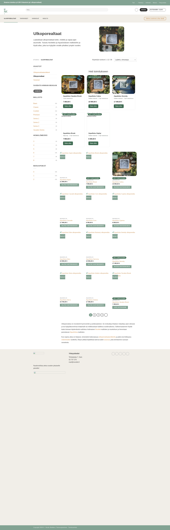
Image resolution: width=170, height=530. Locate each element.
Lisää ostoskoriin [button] (120, 307)
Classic (36, 107)
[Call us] (124, 353)
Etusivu (36, 60)
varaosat (107, 340)
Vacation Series (38, 130)
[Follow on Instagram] (116, 353)
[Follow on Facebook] (113, 353)
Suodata (38, 91)
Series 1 (36, 118)
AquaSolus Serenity (118, 261)
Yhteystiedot (162, 2)
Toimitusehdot (72, 527)
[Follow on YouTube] (127, 353)
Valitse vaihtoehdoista (69, 184)
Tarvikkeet (24, 18)
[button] (136, 9)
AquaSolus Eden (65, 259)
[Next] (106, 315)
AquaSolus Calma (117, 182)
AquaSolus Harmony (92, 259)
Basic (35, 103)
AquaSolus (74, 332)
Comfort (36, 111)
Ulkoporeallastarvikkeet (41, 72)
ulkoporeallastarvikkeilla (107, 337)
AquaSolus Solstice (92, 300)
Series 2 (36, 122)
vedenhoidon (66, 340)
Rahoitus (140, 2)
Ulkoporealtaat (10, 18)
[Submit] (106, 9)
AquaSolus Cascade (66, 220)
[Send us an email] (120, 353)
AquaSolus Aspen (65, 179)
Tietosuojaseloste (61, 527)
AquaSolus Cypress (118, 220)
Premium (36, 115)
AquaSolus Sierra (65, 300)
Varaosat (35, 18)
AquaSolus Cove (91, 220)
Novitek (98, 329)
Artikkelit (148, 2)
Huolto (45, 18)
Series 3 (36, 126)
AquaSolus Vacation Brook (120, 302)
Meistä (155, 2)
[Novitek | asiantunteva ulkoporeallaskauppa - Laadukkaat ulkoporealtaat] (11, 10)
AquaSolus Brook (91, 182)
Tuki (133, 2)
